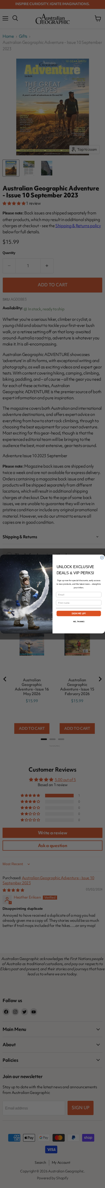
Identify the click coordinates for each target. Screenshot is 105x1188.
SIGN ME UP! (79, 613)
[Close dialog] (102, 557)
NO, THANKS (78, 621)
